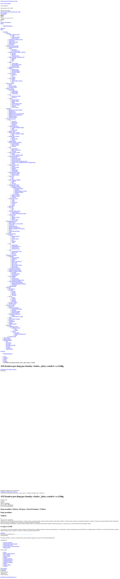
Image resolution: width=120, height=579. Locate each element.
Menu (2, 29)
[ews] (9, 10)
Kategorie (5, 357)
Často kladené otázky (8, 545)
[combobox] (7, 18)
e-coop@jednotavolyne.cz (26, 534)
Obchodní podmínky (7, 542)
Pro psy (5, 360)
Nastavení (3, 351)
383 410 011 (17, 534)
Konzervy (5, 361)
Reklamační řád (6, 547)
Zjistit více (3, 533)
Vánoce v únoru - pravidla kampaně (11, 546)
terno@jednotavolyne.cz (11, 577)
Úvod (4, 356)
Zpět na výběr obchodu (6, 22)
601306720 (3, 577)
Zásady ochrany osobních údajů (10, 543)
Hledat (2, 23)
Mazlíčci (5, 358)
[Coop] (1, 21)
